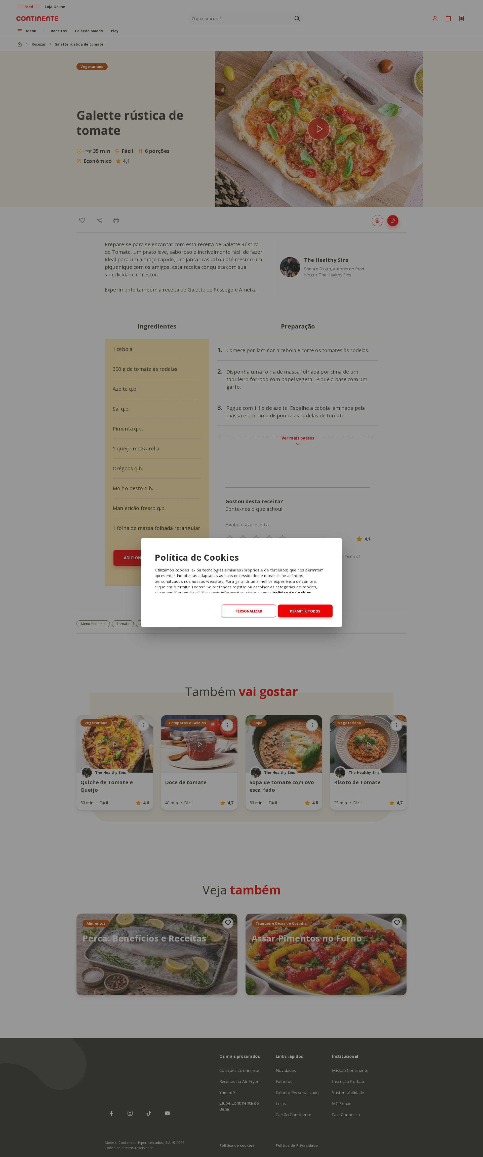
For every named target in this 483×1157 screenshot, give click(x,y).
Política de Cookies (292, 592)
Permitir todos (305, 610)
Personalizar (248, 610)
